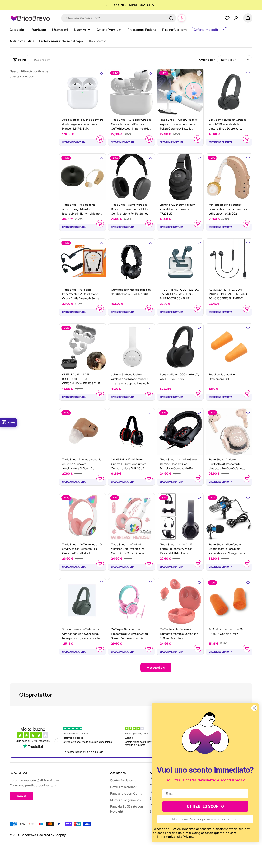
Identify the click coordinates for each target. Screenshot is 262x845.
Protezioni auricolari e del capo (61, 41)
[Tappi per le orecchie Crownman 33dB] (229, 347)
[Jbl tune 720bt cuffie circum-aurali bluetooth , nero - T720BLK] (180, 177)
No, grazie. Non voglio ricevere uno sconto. (205, 819)
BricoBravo (28, 835)
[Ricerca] (171, 18)
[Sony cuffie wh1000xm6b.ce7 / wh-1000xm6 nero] (180, 347)
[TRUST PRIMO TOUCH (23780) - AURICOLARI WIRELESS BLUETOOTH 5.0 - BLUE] (180, 262)
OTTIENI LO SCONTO (205, 806)
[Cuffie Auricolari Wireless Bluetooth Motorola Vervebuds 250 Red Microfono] (180, 601)
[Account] (236, 18)
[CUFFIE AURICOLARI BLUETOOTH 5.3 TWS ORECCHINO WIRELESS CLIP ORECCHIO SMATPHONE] (82, 347)
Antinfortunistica (22, 41)
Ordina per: (207, 60)
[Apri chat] (181, 18)
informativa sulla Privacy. (176, 836)
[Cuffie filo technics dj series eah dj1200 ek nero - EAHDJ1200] (131, 262)
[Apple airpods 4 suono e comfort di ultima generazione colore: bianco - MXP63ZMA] (82, 92)
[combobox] (118, 18)
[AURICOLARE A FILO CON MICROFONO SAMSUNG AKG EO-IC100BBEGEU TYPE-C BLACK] (229, 262)
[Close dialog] (254, 708)
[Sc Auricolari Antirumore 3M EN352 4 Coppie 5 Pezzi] (229, 601)
